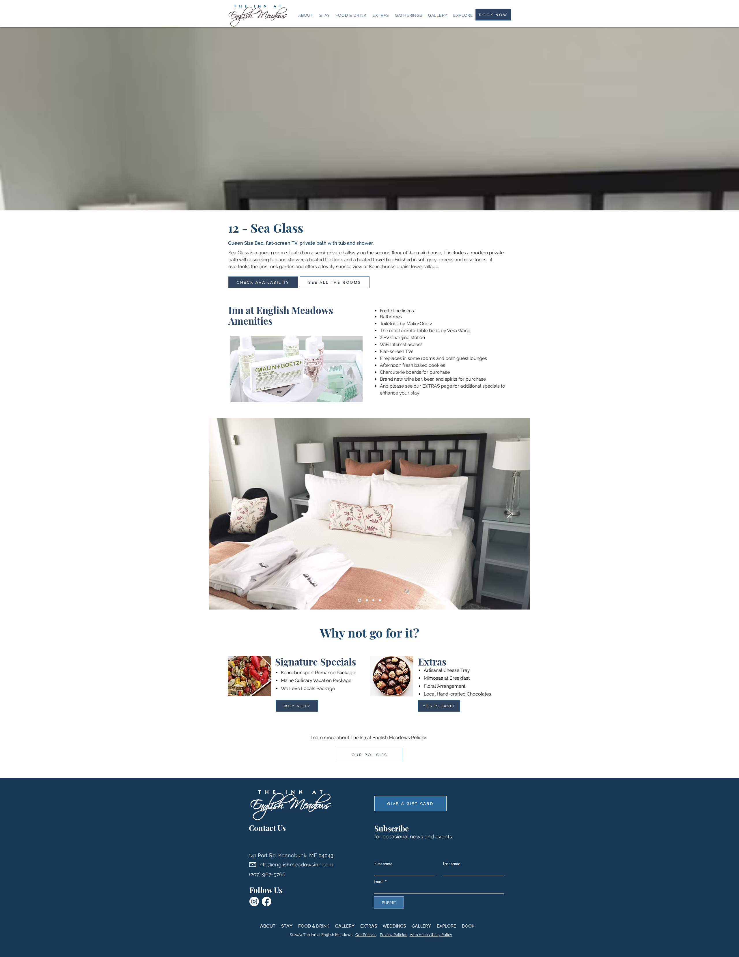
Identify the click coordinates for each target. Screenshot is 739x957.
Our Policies (365, 934)
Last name (451, 864)
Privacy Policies (393, 934)
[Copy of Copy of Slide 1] (373, 600)
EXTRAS (431, 386)
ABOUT (267, 926)
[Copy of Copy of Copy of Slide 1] (380, 600)
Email (378, 882)
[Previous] (229, 513)
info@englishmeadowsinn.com (295, 864)
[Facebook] (266, 901)
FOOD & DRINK (313, 926)
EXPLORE (446, 926)
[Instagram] (254, 901)
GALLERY (344, 926)
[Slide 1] (359, 600)
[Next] (509, 513)
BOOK (468, 926)
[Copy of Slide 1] (367, 600)
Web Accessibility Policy (431, 934)
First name (383, 864)
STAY (286, 926)
